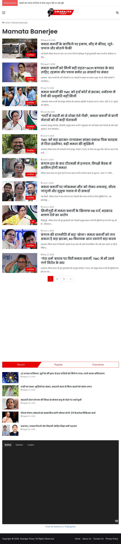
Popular (58, 364)
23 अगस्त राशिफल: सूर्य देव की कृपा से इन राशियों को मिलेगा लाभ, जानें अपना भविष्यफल (63, 373)
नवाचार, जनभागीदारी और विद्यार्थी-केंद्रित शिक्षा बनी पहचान (49, 426)
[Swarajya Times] (60, 12)
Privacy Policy (112, 538)
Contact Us (98, 538)
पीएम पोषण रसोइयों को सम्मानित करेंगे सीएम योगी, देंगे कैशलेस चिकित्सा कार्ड (58, 413)
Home (7, 22)
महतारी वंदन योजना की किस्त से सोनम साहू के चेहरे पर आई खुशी (41, 3)
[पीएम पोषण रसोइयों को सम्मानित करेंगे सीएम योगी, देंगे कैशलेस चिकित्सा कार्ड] (10, 417)
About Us (86, 538)
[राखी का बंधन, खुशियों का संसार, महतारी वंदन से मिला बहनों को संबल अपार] (10, 390)
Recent (21, 364)
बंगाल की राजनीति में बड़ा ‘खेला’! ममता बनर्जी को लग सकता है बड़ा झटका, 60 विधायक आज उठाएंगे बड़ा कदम (78, 237)
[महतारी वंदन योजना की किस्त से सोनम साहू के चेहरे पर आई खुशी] (10, 403)
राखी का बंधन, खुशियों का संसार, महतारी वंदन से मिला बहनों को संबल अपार (56, 386)
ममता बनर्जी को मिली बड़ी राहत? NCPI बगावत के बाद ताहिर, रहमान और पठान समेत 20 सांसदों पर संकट (77, 70)
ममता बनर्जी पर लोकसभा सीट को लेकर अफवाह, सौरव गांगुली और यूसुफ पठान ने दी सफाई (78, 189)
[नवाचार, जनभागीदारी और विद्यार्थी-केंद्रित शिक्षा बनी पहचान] (10, 430)
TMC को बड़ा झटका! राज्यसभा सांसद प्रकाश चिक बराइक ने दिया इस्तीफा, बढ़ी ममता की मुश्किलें (79, 142)
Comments (98, 364)
